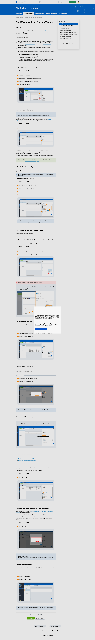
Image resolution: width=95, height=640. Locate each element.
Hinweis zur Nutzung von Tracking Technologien (52, 307)
